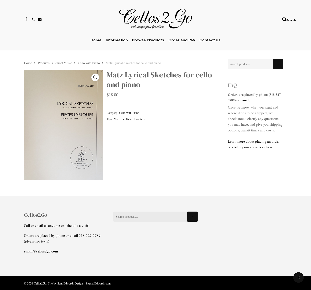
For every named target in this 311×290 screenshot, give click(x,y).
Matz (117, 119)
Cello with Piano (89, 62)
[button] (95, 77)
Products (44, 62)
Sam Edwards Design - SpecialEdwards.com (84, 283)
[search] (284, 19)
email (245, 100)
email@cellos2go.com (41, 251)
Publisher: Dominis (132, 119)
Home (28, 62)
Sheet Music (63, 62)
